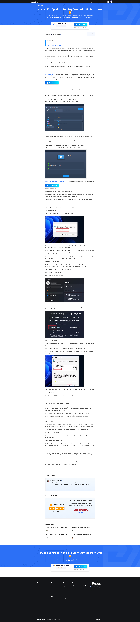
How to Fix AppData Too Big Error (54, 42)
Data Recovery (51, 2)
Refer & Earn (74, 609)
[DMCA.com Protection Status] (44, 619)
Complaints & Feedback (76, 611)
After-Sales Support (54, 588)
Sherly (52, 34)
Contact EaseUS (75, 596)
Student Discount (75, 607)
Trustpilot (92, 590)
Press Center (74, 592)
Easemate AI (65, 600)
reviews (61, 511)
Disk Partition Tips (40, 596)
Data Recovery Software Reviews (43, 592)
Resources (40, 582)
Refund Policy (65, 586)
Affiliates (73, 601)
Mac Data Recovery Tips (41, 586)
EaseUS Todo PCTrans (50, 74)
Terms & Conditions (66, 594)
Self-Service (53, 584)
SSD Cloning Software (41, 600)
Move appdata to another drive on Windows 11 (55, 181)
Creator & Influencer (75, 603)
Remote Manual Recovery (55, 590)
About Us (73, 590)
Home (38, 5)
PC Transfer (43, 5)
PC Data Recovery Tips (41, 584)
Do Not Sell (65, 590)
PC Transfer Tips (40, 605)
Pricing (104, 1)
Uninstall (64, 584)
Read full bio (53, 488)
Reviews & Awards (75, 594)
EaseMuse (65, 602)
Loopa (64, 604)
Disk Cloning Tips (40, 598)
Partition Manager (60, 2)
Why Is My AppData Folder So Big (54, 45)
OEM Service (74, 605)
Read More (80, 512)
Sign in (108, 2)
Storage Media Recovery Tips (42, 588)
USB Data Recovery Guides (42, 590)
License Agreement (66, 592)
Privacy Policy (65, 588)
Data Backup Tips (40, 594)
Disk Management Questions (56, 598)
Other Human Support (55, 592)
